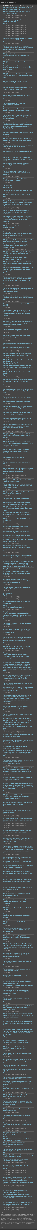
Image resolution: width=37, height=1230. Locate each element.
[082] (5, 612)
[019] (5, 1077)
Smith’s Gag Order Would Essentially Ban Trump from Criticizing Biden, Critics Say (16, 1095)
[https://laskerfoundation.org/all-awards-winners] (3, 23)
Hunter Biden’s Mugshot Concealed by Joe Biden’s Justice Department (16, 969)
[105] (5, 468)
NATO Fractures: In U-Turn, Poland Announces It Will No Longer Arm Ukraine (18, 735)
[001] (5, 1202)
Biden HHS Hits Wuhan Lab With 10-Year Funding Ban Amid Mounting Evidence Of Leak (16, 109)
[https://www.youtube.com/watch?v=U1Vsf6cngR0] (3, 1062)
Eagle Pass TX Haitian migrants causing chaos (20, 985)
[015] (5, 1101)
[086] (5, 587)
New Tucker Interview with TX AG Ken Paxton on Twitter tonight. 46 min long (18, 179)
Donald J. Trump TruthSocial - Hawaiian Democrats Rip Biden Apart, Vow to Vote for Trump (17, 164)
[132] (5, 277)
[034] (5, 975)
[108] (5, 449)
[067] (5, 726)
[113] (5, 412)
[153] (5, 145)
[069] (5, 718)
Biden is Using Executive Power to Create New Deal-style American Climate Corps (18, 866)
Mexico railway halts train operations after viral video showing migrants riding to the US (17, 354)
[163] (5, 74)
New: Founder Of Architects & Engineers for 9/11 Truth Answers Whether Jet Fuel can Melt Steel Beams (17, 508)
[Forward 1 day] (12, 6)
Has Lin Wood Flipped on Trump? (16, 62)
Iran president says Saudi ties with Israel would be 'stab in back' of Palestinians (16, 96)
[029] (5, 1006)
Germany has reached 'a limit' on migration (19, 397)
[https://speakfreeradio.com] (8, 363)
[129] (5, 304)
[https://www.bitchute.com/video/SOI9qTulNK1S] (3, 106)
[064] (5, 746)
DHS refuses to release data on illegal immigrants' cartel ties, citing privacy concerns (16, 707)
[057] (5, 802)
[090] (5, 561)
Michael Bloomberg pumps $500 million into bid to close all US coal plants (17, 778)
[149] (5, 171)
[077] (5, 653)
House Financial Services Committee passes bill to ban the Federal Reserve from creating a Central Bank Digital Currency (17, 796)
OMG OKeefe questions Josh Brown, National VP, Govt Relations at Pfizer (17, 344)
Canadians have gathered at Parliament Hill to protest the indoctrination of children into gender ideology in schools (18, 269)
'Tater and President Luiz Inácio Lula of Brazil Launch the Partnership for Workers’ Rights (17, 1060)
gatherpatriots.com (8, 2)
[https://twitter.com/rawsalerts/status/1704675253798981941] (4, 299)
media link (7, 15)
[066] (5, 734)
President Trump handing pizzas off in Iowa (19, 498)
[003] (5, 1190)
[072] (5, 695)
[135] (5, 257)
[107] (5, 457)
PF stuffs (9, 593)
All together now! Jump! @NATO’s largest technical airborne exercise (16, 894)
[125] (5, 335)
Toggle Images (30, 6)
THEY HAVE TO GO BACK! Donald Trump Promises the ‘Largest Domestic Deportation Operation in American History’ (16, 955)
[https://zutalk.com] (4, 363)
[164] (5, 66)
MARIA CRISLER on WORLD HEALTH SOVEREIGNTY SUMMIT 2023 (15, 104)
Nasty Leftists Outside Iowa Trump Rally (18, 401)
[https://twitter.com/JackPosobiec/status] (4, 473)
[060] (5, 777)
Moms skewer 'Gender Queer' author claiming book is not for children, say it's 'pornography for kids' (18, 381)
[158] (5, 109)
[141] (5, 216)
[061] (5, 768)
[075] (5, 675)
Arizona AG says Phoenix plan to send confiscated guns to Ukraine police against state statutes (16, 915)
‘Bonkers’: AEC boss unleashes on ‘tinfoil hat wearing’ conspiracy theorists (17, 8)
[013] (5, 1115)
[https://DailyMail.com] (3, 91)
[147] (5, 185)
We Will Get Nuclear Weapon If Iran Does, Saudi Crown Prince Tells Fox (16, 588)
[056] (5, 810)
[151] (5, 157)
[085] (5, 593)
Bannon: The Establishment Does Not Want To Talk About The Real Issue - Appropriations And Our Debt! (18, 263)
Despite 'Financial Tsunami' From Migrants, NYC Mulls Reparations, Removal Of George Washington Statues (17, 116)
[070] (5, 714)
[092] (5, 546)
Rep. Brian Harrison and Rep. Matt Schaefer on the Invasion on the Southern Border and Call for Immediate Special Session (18, 289)
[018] (5, 1081)
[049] (5, 865)
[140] (5, 226)
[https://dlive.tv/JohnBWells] (11, 363)
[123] (5, 347)
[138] (5, 240)
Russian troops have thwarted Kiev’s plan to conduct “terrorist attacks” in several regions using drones (17, 159)
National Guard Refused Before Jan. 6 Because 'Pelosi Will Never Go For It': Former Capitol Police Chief (18, 390)
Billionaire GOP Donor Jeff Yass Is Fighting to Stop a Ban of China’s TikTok (17, 888)
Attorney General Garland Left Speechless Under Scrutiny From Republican (17, 492)
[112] (5, 418)
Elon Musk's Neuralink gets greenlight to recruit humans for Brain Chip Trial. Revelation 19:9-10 (17, 873)
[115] (5, 401)
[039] (5, 936)
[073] (5, 687)
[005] (5, 1165)
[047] (5, 879)
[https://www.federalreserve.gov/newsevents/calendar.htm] (3, 1152)
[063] (5, 750)
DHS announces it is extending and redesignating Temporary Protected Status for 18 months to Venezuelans (17, 547)
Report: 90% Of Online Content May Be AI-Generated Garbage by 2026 (17, 982)
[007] (5, 1155)
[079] (5, 637)
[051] (5, 857)
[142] (5, 210)
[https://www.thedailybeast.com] (3, 63)
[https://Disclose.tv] (3, 755)
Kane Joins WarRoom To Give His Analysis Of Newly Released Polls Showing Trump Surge (17, 240)
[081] (5, 623)
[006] (5, 1159)
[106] (5, 462)
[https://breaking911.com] (3, 299)
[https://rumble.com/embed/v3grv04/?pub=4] (3, 1072)
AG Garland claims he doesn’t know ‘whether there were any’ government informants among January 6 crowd (17, 881)
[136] (5, 252)
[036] (5, 961)
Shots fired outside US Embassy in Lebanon (19, 718)
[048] (5, 872)
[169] (5, 20)
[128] (5, 310)
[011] (5, 1133)
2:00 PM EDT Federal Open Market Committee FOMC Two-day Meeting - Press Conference (18, 1150)
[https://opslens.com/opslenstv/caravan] (6, 363)
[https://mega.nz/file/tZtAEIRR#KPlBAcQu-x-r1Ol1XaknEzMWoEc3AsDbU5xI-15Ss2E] (3, 1090)
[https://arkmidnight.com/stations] (3, 363)
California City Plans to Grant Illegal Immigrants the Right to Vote (15, 1191)
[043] (5, 908)
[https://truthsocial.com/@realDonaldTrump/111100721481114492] (3, 166)
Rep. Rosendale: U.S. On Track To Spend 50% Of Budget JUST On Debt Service (18, 480)
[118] (5, 379)
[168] (5, 38)
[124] (5, 343)
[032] (5, 985)
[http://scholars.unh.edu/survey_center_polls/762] (3, 806)
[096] (5, 526)
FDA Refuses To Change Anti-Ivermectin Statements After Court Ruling (16, 747)
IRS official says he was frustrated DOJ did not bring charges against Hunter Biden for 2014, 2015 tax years (18, 435)
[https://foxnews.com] (3, 384)
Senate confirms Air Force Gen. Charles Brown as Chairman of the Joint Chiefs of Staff (18, 145)
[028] (5, 1014)
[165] (5, 62)
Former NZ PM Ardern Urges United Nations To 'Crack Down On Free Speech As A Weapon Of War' (18, 1123)
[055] (5, 818)
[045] (5, 894)
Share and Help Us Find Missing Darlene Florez (20, 569)
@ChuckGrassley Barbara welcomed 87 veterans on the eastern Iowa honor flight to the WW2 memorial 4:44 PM (16, 991)
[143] (5, 201)
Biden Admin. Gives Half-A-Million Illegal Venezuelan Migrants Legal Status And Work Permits (18, 296)
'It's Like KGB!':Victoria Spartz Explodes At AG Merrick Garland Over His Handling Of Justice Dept (17, 503)
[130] (5, 296)
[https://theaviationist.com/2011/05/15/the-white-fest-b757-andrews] (3, 595)
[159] (5, 103)
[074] (5, 683)
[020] (5, 1069)
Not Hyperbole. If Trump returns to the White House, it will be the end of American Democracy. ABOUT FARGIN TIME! (17, 1007)
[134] (5, 262)
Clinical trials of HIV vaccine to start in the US (19, 190)
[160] (5, 95)
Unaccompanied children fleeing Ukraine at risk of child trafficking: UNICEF (17, 858)
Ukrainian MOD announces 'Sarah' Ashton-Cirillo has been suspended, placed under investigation (17, 901)
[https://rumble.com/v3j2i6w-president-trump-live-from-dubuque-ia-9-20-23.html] (4, 1136)
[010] (5, 1139)
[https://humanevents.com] (3, 473)
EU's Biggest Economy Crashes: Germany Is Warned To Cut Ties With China (17, 536)
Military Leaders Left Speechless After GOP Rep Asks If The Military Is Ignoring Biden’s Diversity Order (18, 75)
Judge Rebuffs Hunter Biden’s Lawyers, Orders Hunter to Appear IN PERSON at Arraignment (18, 741)
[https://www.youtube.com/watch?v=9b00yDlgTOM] (17, 363)
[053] (5, 838)
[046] (5, 887)
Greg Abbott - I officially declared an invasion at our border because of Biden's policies (17, 39)
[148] (5, 179)
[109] (5, 442)
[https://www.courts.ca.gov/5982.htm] (4, 730)
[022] (5, 1059)
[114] (5, 406)
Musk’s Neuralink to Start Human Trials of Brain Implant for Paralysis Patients (17, 1139)
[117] (5, 389)
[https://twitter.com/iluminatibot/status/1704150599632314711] (3, 1126)
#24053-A (9, 185)
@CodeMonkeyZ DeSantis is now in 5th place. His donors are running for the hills (17, 803)
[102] (5, 492)
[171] (5, 7)
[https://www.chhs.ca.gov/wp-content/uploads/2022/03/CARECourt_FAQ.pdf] (3, 730)
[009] (5, 1143)
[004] (5, 1177)
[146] (5, 187)
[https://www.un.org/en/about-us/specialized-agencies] (6, 1168)
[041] (5, 922)
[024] (5, 1047)
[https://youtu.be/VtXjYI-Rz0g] (3, 522)
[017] (5, 1087)
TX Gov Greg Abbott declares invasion (17, 526)
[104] (5, 480)
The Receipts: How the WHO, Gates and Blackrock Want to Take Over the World (16, 1166)
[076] (5, 662)
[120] (5, 365)
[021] (5, 1065)
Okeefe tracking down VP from (15, 457)
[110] (5, 434)
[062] (5, 760)
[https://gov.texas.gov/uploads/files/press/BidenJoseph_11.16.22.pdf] (3, 41)
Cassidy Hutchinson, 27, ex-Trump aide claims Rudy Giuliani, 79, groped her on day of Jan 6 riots (18, 1203)
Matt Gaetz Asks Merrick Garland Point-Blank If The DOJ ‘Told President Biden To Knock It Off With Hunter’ (18, 1023)
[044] (5, 900)
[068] (5, 721)
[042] (5, 914)
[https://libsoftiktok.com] (3, 642)
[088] (5, 571)
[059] (5, 783)
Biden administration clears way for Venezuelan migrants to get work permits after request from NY (16, 172)
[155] (5, 132)
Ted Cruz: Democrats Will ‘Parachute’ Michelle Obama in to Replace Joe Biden (18, 540)
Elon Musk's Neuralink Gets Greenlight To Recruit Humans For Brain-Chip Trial (16, 647)
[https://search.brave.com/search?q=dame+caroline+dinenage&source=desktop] (3, 964)
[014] (5, 1109)
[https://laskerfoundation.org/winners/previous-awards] (4, 23)
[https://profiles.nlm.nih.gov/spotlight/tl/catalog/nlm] (6, 23)
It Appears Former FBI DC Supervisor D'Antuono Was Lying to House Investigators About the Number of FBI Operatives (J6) (17, 233)
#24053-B (9, 187)
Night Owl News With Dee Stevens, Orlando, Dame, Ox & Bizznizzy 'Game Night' (17, 413)
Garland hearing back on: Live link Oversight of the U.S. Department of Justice (17, 1078)
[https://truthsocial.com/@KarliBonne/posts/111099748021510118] (3, 429)
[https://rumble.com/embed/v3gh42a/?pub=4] (6, 1136)
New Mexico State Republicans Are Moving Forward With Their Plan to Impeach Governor (17, 419)
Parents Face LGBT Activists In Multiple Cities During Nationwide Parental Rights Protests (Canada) (18, 407)
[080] (5, 629)
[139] (5, 232)
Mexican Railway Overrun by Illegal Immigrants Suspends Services (15, 82)
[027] (5, 1021)
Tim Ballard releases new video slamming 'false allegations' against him (16, 348)
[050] (5, 861)
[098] (5, 512)
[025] (5, 1040)
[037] (5, 953)
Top (2, 1212)
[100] (5, 502)
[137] (5, 244)
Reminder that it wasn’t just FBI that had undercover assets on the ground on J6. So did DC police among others (16, 631)
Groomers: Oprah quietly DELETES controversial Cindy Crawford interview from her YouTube (16, 937)
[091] (5, 555)
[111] (5, 424)
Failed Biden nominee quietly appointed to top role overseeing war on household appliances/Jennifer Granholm (18, 761)
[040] (5, 928)
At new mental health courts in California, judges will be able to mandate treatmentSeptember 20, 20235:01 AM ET (17, 1196)
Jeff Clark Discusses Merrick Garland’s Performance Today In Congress (15, 258)
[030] (5, 998)
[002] (5, 1194)
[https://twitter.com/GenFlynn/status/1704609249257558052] (3, 852)
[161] (5, 87)
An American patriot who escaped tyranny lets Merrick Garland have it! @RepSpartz (18, 606)
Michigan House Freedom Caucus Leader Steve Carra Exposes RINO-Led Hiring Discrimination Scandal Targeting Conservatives (18, 722)
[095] (5, 531)
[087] (5, 579)
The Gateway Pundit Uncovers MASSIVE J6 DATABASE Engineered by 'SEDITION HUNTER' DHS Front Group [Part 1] (17, 67)
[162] (5, 81)
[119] (5, 372)
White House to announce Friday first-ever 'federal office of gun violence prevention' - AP (17, 54)
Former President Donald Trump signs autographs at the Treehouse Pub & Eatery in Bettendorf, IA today (15, 245)
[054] (5, 830)
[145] (5, 190)
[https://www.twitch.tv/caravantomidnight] (9, 363)
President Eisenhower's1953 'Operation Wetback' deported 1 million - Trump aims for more (17, 513)
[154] (5, 139)
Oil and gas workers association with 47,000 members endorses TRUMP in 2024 (17, 88)
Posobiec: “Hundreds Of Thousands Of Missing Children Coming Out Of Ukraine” (18, 1155)
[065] (5, 740)
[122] (5, 353)
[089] (5, 569)
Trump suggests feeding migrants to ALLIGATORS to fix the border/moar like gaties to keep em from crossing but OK (16, 581)
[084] (5, 601)
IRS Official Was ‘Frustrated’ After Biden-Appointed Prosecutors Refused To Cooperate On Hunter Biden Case (16, 451)
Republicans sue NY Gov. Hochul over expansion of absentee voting (15, 330)
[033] (5, 981)
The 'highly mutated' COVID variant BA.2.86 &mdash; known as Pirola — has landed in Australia (17, 819)
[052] (5, 846)
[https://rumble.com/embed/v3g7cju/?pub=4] (3, 1136)
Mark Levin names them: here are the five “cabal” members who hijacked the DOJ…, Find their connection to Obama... (17, 1102)
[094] (5, 535)
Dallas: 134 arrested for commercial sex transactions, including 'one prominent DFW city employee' (16, 573)
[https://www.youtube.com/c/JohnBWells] (15, 363)
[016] (5, 1095)
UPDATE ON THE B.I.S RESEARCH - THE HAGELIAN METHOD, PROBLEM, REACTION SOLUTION (18, 1087)
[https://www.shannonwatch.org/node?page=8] (6, 595)
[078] (5, 647)
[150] (5, 163)
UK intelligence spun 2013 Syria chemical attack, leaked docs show (16, 12)
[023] (5, 1053)
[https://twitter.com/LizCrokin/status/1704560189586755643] (4, 814)
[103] (5, 484)
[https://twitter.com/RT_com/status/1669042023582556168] (3, 1001)
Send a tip (3, 1227)
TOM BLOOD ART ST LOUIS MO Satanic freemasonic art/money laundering (16, 1143)
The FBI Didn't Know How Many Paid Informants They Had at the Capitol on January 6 (16, 1041)
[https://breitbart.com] (3, 317)
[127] (5, 321)
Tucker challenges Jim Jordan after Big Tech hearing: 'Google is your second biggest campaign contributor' (17, 1082)
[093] (5, 539)
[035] (5, 969)
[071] (5, 706)
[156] (5, 123)
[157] (5, 115)
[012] (5, 1123)
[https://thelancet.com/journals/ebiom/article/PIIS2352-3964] (3, 790)
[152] (5, 151)
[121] (5, 360)
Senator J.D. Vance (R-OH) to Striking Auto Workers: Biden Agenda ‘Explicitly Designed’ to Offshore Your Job (16, 929)
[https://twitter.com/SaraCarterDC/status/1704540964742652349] (3, 1118)
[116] (5, 397)
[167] (5, 46)
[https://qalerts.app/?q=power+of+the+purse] (3, 283)
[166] (5, 54)
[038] (5, 944)
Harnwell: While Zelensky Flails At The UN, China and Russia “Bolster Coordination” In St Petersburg (17, 253)
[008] (5, 1149)
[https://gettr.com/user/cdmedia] (12, 363)
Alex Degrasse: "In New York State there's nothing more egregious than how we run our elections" (16, 212)
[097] (5, 519)
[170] (5, 12)
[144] (5, 195)
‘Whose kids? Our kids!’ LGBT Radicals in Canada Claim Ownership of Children (16, 1159)
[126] (5, 329)
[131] (5, 288)
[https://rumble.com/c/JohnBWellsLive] (14, 363)
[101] (5, 498)
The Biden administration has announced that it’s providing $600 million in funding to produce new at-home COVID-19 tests (18, 839)
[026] (5, 1029)
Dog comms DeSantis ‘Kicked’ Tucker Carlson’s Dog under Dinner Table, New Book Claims (18, 1047)
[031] (5, 990)
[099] (5, 507)
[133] (5, 267)
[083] (5, 606)
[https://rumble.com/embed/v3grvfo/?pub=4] (3, 1036)
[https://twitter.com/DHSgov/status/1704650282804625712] (3, 550)
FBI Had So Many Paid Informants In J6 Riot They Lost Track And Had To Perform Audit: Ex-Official (18, 366)
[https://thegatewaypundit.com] (3, 618)
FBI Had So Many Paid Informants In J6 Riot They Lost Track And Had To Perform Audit (17, 831)
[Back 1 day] (10, 6)
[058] (5, 795)
